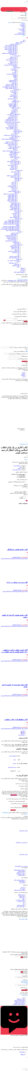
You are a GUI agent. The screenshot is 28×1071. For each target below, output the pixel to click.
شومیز (19, 468)
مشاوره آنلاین (22, 881)
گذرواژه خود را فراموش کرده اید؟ (24, 982)
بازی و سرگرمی (21, 901)
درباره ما (23, 887)
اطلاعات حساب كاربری (19, 34)
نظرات (23, 31)
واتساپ (23, 374)
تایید (22, 957)
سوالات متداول (21, 871)
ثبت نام (10, 22)
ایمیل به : (21, 496)
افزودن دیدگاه (14, 795)
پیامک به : (21, 498)
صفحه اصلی (22, 1051)
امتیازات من (22, 882)
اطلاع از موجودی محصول (20, 491)
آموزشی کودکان (21, 905)
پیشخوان (23, 23)
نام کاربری (24, 975)
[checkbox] (19, 14)
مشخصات (22, 732)
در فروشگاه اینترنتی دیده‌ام (20, 351)
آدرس (23, 27)
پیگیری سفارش (21, 32)
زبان (23, 903)
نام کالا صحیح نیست (21, 309)
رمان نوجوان (22, 897)
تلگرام (23, 372)
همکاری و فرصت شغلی (19, 890)
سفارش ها (22, 25)
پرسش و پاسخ (21, 734)
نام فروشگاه (24, 356)
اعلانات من (22, 30)
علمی (23, 898)
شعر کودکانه (22, 896)
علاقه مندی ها (21, 28)
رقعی (20, 467)
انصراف (25, 957)
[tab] (13, 731)
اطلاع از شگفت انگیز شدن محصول (18, 493)
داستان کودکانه (21, 894)
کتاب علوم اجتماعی (11, 280)
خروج (23, 35)
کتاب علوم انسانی (21, 280)
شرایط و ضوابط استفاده (19, 870)
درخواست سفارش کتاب (19, 880)
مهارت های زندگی (20, 906)
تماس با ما (22, 888)
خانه (26, 280)
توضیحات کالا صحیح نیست (20, 316)
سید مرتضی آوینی (16, 469)
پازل (23, 902)
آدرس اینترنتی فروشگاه (22, 353)
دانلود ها (23, 26)
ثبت (26, 500)
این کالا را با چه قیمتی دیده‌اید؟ (20, 347)
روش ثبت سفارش (20, 872)
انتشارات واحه (17, 465)
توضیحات (23, 731)
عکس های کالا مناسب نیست (19, 311)
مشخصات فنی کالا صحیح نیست (19, 314)
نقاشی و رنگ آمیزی (20, 900)
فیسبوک (23, 375)
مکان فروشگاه (24, 358)
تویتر (24, 376)
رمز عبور (24, 979)
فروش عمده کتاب (21, 873)
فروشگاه (23, 1054)
